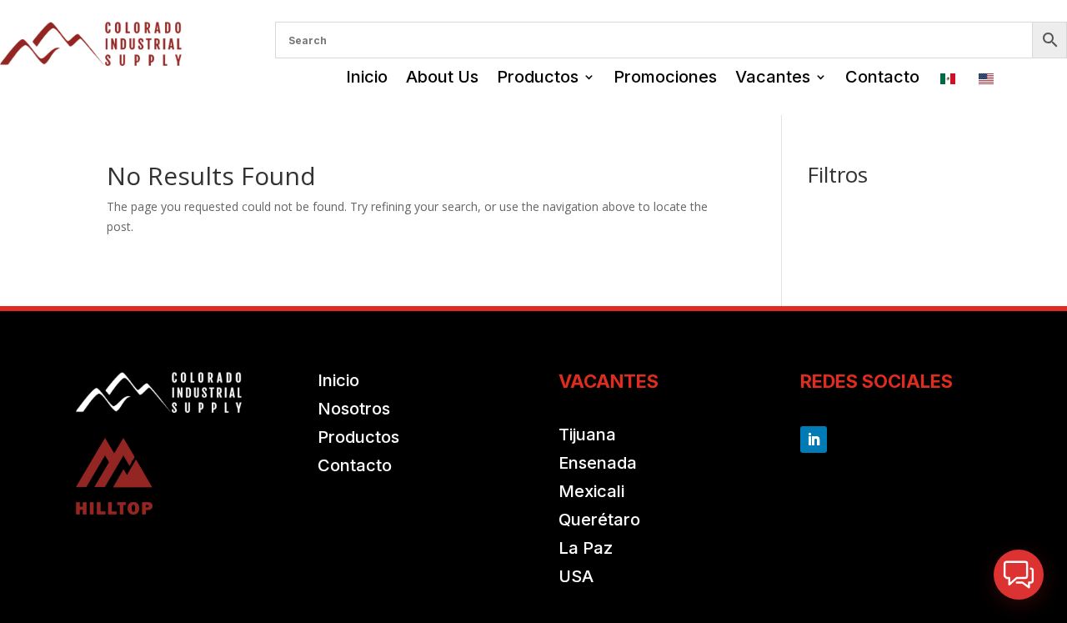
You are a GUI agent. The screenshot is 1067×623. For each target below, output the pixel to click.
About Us (442, 77)
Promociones (665, 77)
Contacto (882, 77)
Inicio (367, 77)
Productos (538, 77)
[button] (1019, 575)
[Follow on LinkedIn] (813, 439)
